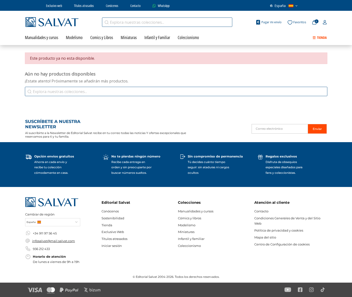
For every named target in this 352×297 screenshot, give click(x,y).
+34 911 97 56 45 (45, 233)
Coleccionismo (189, 246)
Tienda (107, 225)
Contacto (135, 5)
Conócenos (112, 5)
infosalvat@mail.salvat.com (53, 241)
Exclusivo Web (113, 232)
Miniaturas (186, 232)
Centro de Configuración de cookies (282, 244)
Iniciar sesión (112, 246)
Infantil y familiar (191, 239)
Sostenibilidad (113, 218)
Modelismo (186, 225)
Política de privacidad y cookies (278, 230)
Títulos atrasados (84, 5)
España (280, 5)
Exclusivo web (54, 5)
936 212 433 (41, 249)
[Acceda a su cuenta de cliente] (325, 22)
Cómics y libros (189, 218)
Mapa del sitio (265, 237)
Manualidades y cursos (195, 211)
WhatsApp (164, 5)
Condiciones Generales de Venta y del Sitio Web (287, 220)
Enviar (317, 129)
